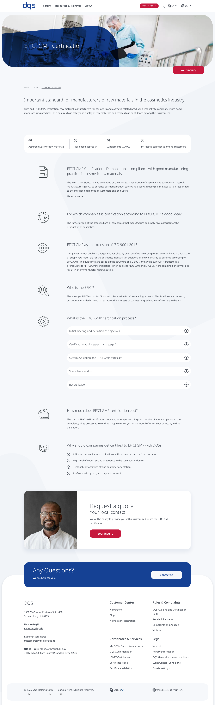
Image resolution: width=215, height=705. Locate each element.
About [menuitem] (88, 5)
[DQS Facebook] (40, 694)
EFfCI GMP (73, 261)
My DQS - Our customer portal (126, 646)
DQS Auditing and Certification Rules (169, 611)
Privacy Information (163, 651)
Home (26, 87)
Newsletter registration (123, 620)
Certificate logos (119, 662)
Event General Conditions (167, 662)
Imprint (157, 646)
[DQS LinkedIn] (50, 694)
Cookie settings (161, 668)
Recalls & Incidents (163, 619)
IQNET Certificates (120, 657)
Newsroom (116, 609)
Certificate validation (121, 668)
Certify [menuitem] (47, 5)
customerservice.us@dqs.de (39, 640)
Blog (112, 615)
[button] (173, 5)
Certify (35, 87)
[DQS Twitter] (29, 694)
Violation (157, 630)
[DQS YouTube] (60, 694)
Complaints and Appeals (166, 624)
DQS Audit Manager (121, 651)
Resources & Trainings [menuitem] (68, 5)
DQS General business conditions (171, 657)
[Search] (163, 6)
